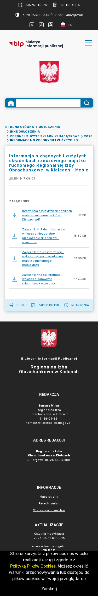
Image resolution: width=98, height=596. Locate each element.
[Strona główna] (11, 103)
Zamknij (49, 588)
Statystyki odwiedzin (49, 510)
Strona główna (19, 127)
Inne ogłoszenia (25, 131)
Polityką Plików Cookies (33, 566)
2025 (88, 136)
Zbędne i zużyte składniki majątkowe (44, 136)
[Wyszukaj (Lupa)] (86, 103)
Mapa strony (37, 5)
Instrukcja (70, 5)
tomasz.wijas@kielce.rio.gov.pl (49, 423)
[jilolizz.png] (49, 72)
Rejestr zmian (49, 503)
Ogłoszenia (49, 127)
